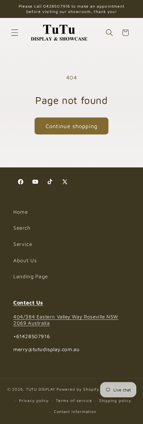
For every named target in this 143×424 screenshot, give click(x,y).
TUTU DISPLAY (40, 389)
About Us (25, 260)
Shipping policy (115, 400)
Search (22, 228)
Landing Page (30, 276)
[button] (15, 33)
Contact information (75, 411)
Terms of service (74, 400)
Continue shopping (71, 126)
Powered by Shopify (78, 389)
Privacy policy (34, 400)
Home (20, 212)
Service (22, 244)
